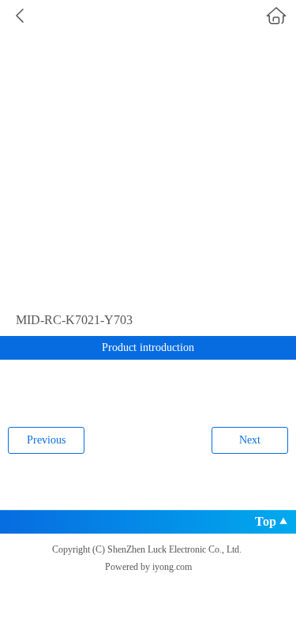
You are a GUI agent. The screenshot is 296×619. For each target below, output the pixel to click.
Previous (46, 440)
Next (249, 440)
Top (265, 521)
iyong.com (172, 566)
